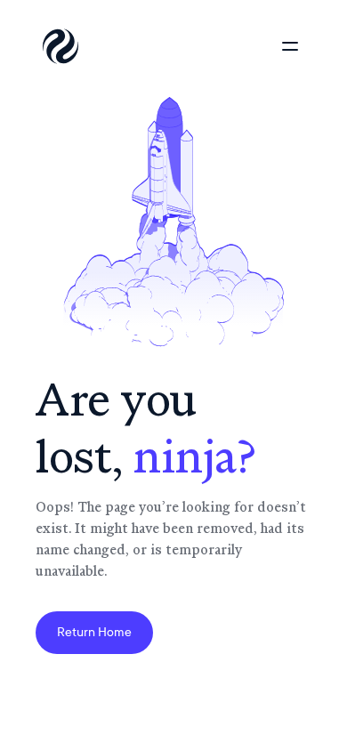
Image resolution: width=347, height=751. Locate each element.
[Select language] (222, 46)
